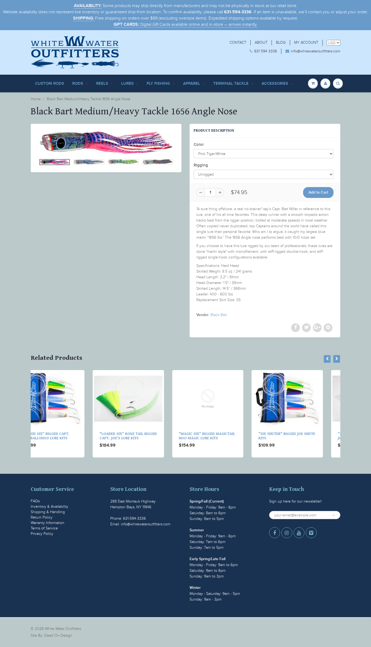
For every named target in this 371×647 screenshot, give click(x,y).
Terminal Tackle (231, 83)
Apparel (191, 83)
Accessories (275, 83)
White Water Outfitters (63, 628)
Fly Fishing (158, 83)
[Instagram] (286, 532)
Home (36, 99)
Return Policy (41, 517)
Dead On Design (58, 635)
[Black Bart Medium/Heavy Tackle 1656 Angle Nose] (106, 142)
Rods (77, 83)
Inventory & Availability (49, 506)
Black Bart (218, 315)
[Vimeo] (311, 532)
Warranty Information (47, 522)
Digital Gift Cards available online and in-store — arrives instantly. (186, 24)
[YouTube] (299, 532)
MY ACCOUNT (306, 42)
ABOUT (261, 42)
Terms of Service (44, 528)
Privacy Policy (42, 533)
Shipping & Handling (48, 512)
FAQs (35, 501)
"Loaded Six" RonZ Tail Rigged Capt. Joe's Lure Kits (66, 436)
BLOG (281, 42)
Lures (127, 83)
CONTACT (237, 42)
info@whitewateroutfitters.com (315, 51)
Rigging (201, 165)
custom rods (49, 83)
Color (199, 145)
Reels (102, 83)
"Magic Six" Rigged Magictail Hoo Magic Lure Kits (145, 436)
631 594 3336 (265, 51)
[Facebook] (274, 532)
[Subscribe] (333, 515)
